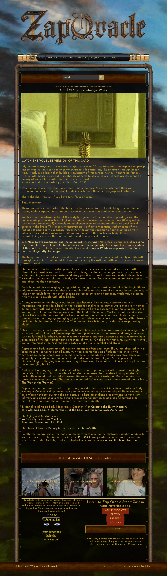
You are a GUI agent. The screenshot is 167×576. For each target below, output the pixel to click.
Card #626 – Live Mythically (41, 481)
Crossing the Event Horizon (108, 406)
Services (114, 58)
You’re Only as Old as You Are (41, 419)
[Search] (101, 77)
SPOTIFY (115, 514)
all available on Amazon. (121, 440)
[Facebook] (107, 566)
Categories (94, 58)
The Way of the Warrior (37, 382)
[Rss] (105, 566)
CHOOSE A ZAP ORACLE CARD (84, 458)
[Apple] (116, 566)
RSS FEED (115, 519)
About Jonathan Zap (78, 58)
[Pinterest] (110, 566)
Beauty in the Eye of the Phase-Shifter (73, 428)
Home (41, 58)
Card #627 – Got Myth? (83, 481)
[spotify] (122, 566)
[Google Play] (124, 566)
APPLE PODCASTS (115, 510)
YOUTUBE (115, 523)
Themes (62, 58)
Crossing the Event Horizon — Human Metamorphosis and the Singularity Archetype (83, 244)
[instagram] (119, 566)
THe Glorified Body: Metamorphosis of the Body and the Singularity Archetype (72, 410)
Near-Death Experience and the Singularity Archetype (62, 242)
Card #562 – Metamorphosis (126, 481)
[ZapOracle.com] (83, 27)
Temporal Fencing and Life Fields (43, 422)
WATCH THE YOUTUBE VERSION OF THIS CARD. (55, 160)
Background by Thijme (140, 566)
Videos (105, 58)
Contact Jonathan (115, 529)
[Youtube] (113, 566)
